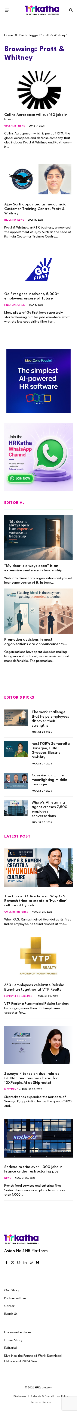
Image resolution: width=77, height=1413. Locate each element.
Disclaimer (19, 1396)
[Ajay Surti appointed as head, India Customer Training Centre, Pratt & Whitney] (38, 179)
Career (9, 1306)
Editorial (10, 1348)
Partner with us (15, 1298)
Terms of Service (41, 1402)
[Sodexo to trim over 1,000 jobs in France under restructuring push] (38, 1138)
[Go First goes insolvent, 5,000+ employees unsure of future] (38, 269)
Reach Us (11, 1314)
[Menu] (7, 10)
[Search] (70, 10)
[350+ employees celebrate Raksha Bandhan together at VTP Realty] (38, 956)
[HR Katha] (42, 10)
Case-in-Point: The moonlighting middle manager (49, 780)
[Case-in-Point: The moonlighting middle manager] (16, 781)
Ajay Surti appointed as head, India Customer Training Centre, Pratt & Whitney (35, 209)
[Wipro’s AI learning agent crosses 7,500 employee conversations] (16, 808)
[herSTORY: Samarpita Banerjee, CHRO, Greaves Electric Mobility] (16, 749)
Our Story (11, 1290)
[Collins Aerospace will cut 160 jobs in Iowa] (38, 90)
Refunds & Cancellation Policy (49, 1396)
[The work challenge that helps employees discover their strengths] (16, 717)
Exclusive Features (17, 1332)
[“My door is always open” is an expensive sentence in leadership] (38, 537)
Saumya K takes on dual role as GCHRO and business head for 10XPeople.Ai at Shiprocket (31, 1078)
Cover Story (13, 1340)
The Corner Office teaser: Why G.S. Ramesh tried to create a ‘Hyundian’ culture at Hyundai (35, 901)
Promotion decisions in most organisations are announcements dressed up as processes (34, 644)
